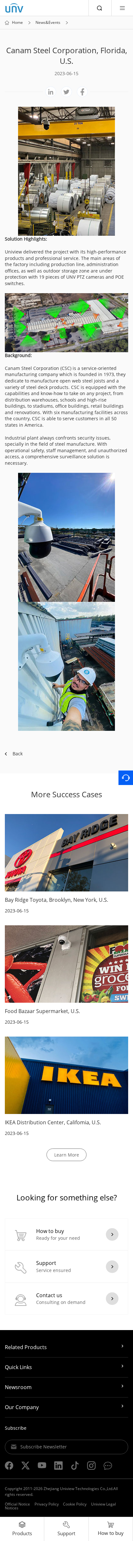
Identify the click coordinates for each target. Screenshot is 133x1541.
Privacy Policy (47, 1504)
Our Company (22, 1407)
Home (17, 22)
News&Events (48, 22)
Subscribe (15, 1428)
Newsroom (18, 1387)
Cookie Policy (75, 1504)
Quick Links (18, 1367)
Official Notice (17, 1504)
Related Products (26, 1347)
